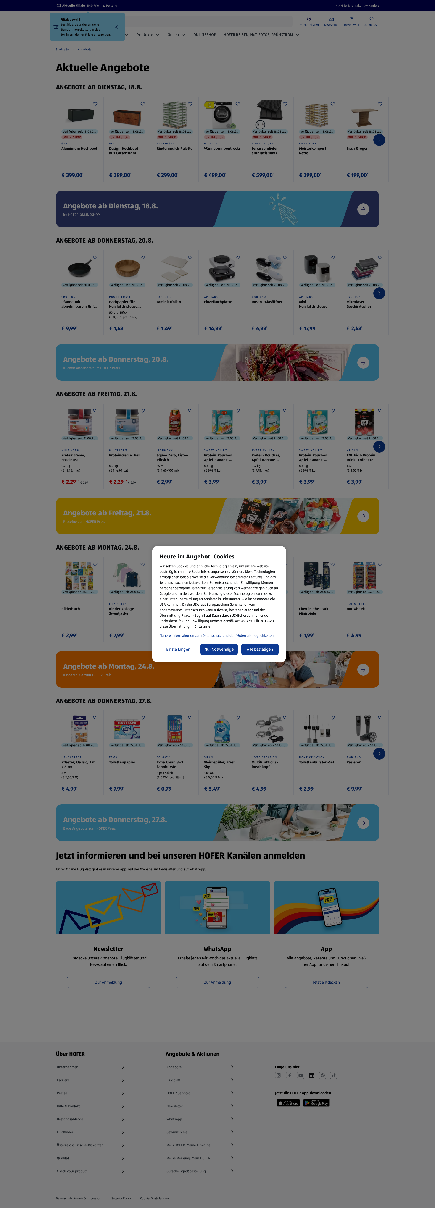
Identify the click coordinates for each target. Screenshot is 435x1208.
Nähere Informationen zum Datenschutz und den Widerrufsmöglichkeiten (217, 635)
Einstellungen (178, 649)
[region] (219, 604)
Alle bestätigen (260, 649)
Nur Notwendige (219, 649)
